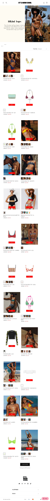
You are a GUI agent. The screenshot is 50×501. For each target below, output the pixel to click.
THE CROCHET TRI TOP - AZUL (27, 250)
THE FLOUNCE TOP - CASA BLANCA (28, 388)
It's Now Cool (6, 499)
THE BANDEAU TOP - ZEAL (8, 284)
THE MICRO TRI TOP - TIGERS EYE (28, 112)
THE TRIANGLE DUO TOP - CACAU (10, 388)
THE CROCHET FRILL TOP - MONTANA (29, 78)
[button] (3, 3)
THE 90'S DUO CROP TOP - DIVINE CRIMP (28, 457)
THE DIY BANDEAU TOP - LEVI (9, 112)
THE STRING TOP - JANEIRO (9, 422)
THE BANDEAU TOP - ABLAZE (27, 146)
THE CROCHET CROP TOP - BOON (10, 181)
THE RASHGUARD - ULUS (8, 353)
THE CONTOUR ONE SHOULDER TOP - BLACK (11, 216)
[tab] (3, 3)
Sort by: (35, 49)
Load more (25, 464)
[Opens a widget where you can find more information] (45, 498)
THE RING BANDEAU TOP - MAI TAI (10, 456)
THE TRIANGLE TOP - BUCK (9, 78)
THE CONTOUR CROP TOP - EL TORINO (27, 216)
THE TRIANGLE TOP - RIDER (8, 146)
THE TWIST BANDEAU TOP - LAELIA (28, 284)
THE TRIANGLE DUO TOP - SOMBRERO (29, 422)
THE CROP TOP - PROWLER (26, 353)
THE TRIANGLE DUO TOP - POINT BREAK (28, 319)
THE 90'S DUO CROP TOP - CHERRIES (11, 250)
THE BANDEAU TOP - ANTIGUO (10, 318)
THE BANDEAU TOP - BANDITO (27, 181)
